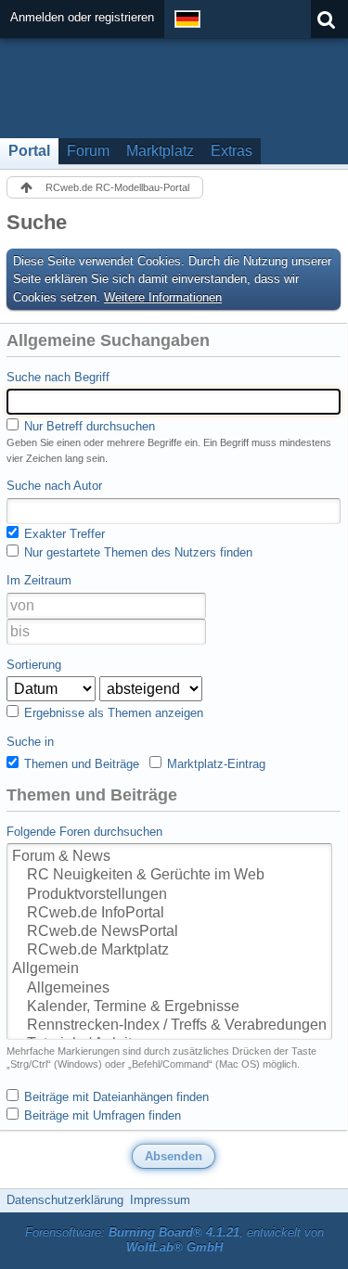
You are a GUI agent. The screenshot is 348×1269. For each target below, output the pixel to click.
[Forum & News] (169, 857)
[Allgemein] (169, 969)
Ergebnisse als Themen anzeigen (111, 713)
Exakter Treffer (62, 534)
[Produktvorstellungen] (169, 895)
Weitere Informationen (163, 297)
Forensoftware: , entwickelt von (174, 1240)
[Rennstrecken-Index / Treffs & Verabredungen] (169, 1026)
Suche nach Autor (54, 486)
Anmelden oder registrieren (82, 17)
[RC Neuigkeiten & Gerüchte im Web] (169, 875)
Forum (88, 151)
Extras (231, 151)
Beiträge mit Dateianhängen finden (114, 1097)
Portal (29, 151)
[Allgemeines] (169, 989)
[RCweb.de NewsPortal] (169, 932)
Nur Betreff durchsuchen (87, 426)
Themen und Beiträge (79, 764)
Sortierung (33, 665)
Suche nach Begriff (58, 377)
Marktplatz (160, 151)
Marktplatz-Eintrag (214, 764)
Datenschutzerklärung (64, 1200)
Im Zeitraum (38, 580)
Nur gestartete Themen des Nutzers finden (136, 552)
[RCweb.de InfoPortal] (169, 913)
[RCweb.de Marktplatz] (169, 951)
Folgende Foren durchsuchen (84, 832)
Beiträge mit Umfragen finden (100, 1115)
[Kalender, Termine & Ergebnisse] (169, 1007)
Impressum (160, 1200)
